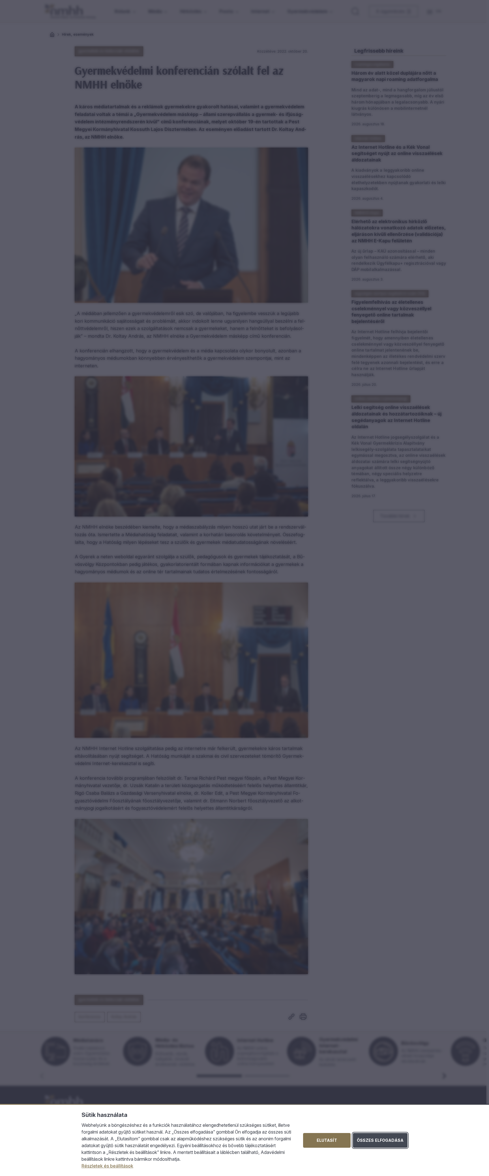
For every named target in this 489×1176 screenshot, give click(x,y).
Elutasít (327, 1140)
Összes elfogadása (380, 1140)
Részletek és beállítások (107, 1166)
